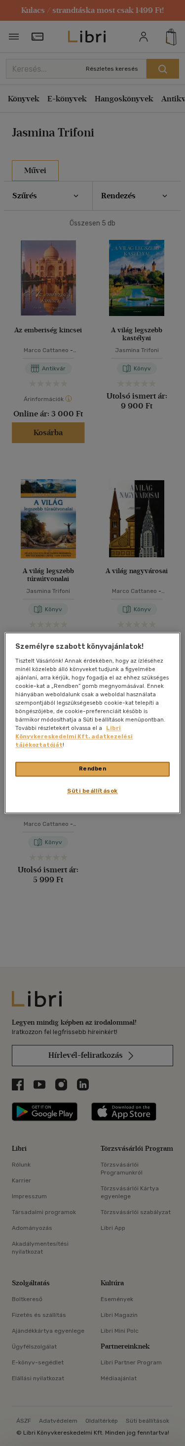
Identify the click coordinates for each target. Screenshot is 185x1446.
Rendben (93, 769)
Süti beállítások (92, 791)
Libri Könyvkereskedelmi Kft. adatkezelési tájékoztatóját (74, 737)
